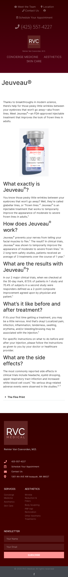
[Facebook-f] (34, 574)
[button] (34, 397)
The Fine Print (16, 397)
